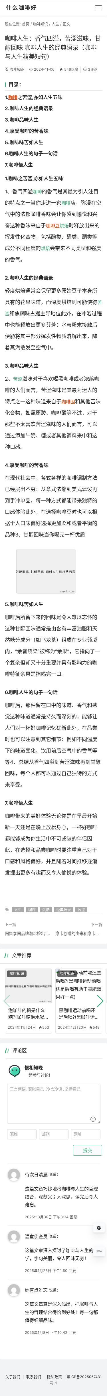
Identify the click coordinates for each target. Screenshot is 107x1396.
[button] (100, 1001)
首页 (25, 24)
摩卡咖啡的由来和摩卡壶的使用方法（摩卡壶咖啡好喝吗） (78, 933)
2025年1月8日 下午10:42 (46, 1332)
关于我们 (12, 1377)
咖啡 (12, 97)
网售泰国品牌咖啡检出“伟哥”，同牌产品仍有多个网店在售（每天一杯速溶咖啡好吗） (28, 933)
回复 (73, 1217)
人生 (55, 24)
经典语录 (63, 909)
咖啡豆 (53, 226)
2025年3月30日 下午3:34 (46, 1217)
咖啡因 (68, 401)
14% (99, 1251)
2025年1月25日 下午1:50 (46, 1271)
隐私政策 (54, 1377)
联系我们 (33, 1377)
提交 (87, 1150)
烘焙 (64, 226)
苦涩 (17, 379)
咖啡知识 (40, 24)
